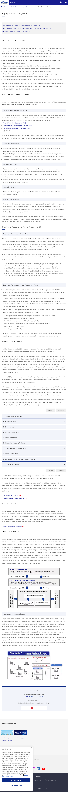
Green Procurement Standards (12, 526)
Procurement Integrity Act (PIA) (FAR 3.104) (16, 128)
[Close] (31, 748)
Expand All (50, 410)
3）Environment (8, 427)
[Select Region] (60, 2)
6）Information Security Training (14, 443)
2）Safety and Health (10, 421)
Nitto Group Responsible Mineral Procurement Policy (17, 28)
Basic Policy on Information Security (45, 780)
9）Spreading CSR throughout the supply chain (19, 459)
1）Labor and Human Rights (12, 416)
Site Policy (37, 776)
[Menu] (65, 2)
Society (17, 7)
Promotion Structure (22, 31)
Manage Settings (16, 785)
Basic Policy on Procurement (10, 25)
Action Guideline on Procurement (30, 25)
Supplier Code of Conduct (42, 28)
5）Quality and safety (10, 438)
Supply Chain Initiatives (29, 7)
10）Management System (11, 464)
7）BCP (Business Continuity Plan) (14, 448)
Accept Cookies (16, 780)
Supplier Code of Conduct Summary (14, 498)
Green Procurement (7, 31)
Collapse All (61, 410)
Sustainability (8, 7)
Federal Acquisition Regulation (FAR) (14, 123)
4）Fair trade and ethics (11, 432)
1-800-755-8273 (36, 697)
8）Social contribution (10, 454)
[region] (16, 769)
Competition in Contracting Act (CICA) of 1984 (17, 125)
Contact (36, 759)
